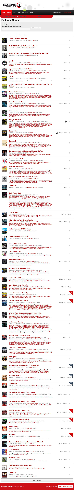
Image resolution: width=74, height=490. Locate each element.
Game (35, 379)
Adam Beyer (32, 341)
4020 (45, 135)
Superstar (47, 223)
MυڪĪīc (18, 205)
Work (42, 204)
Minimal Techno (12, 124)
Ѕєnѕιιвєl (11, 309)
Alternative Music (16, 202)
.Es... (43, 180)
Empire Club (29, 428)
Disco (25, 199)
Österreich (30, 95)
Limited (32, 379)
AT (47, 97)
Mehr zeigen (37, 480)
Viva (10, 172)
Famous (27, 196)
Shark (33, 453)
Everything (11, 135)
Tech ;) (10, 106)
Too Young (32, 206)
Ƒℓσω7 (35, 223)
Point (38, 329)
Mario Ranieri (44, 96)
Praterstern (39, 332)
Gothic (13, 271)
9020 (25, 362)
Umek (11, 61)
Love (16, 95)
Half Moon (29, 195)
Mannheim (31, 344)
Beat (46, 144)
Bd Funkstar (40, 460)
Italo (24, 162)
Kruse (13, 329)
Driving (19, 173)
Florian (48, 114)
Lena (16, 325)
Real (48, 325)
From (49, 125)
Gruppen (25, 35)
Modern (42, 196)
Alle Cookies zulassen (65, 486)
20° (24, 372)
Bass (25, 280)
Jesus (28, 123)
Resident (11, 98)
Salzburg (22, 105)
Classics (50, 215)
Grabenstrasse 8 (22, 98)
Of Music (37, 207)
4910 (15, 446)
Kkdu (10, 173)
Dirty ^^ (33, 196)
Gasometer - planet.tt (32, 70)
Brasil (43, 202)
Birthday (26, 106)
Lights (14, 155)
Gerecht (15, 304)
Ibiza (26, 181)
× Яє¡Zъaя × (23, 271)
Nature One (30, 224)
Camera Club (31, 112)
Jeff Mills (11, 352)
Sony (27, 207)
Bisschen (26, 387)
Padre (18, 105)
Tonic (45, 308)
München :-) (48, 154)
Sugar (46, 338)
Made (41, 207)
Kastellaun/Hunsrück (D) (28, 398)
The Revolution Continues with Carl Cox (23, 177)
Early (28, 206)
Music (12, 95)
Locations (25, 12)
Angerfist (42, 338)
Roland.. (22, 106)
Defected (28, 203)
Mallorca (32, 272)
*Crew (38, 145)
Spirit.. (32, 170)
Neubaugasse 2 (12, 116)
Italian (46, 203)
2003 (16, 208)
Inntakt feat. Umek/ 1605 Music (20, 229)
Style (19, 123)
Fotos (14, 12)
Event (38, 272)
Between (25, 206)
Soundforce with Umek (17, 102)
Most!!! (25, 136)
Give (40, 136)
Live (37, 105)
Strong (35, 134)
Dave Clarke (27, 328)
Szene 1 (28, 371)
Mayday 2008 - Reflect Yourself (20, 335)
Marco (34, 95)
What (28, 180)
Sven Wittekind (32, 339)
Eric (13, 343)
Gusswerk (32, 302)
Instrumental (46, 198)
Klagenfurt (24, 360)
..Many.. (43, 123)
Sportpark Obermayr (34, 421)
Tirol (49, 379)
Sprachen (41, 387)
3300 (16, 225)
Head (30, 216)
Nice (10, 196)
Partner (26, 224)
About (18, 182)
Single (13, 360)
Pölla (51, 173)
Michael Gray (46, 361)
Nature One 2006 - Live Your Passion (22, 392)
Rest (39, 247)
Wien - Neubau (46, 115)
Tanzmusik (33, 124)
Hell (27, 124)
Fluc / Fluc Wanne (34, 323)
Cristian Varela (35, 430)
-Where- (47, 326)
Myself (36, 325)
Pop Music (42, 203)
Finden (17, 361)
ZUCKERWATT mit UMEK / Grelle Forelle (23, 46)
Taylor (44, 331)
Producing (49, 135)
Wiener (16, 114)
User (8, 35)
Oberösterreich (40, 309)
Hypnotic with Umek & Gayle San (21, 69)
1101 (18, 454)
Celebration (17, 281)
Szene (44, 114)
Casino (16, 343)
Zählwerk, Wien (41, 468)
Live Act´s (16, 308)
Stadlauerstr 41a (30, 353)
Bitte (18, 215)
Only (21, 205)
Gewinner (32, 144)
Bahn (11, 125)
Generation (47, 206)
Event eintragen (15, 16)
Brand (24, 205)
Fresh (29, 170)
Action (40, 307)
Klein (10, 154)
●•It (41, 123)
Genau (10, 114)
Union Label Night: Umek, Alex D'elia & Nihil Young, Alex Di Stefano (30, 85)
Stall (21, 307)
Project (10, 265)
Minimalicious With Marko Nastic (21, 220)
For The (31, 136)
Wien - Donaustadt (22, 353)
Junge (39, 96)
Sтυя (17, 255)
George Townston (42, 64)
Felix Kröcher (34, 96)
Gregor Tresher (33, 342)
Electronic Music (43, 171)
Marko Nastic (49, 224)
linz (24, 265)
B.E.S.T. (32, 180)
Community (18, 274)
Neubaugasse (40, 248)
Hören (29, 145)
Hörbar (49, 97)
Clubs (13, 115)
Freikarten (7, 16)
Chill (29, 215)
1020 (29, 126)
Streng (14, 413)
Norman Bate (48, 80)
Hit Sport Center (30, 451)
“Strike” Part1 (14, 212)
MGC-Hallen (33, 436)
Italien (41, 95)
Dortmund (43, 343)
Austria (16, 97)
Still (30, 196)
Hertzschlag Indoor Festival (19, 419)
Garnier (43, 136)
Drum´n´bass (41, 199)
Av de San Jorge (33, 182)
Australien (32, 317)
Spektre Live (13, 111)
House (26, 105)
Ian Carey (37, 203)
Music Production (26, 329)
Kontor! (20, 206)
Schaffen (35, 125)
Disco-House (12, 201)
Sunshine (14, 316)
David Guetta (17, 72)
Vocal (41, 201)
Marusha (14, 398)
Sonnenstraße (33, 155)
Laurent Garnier (30, 135)
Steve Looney (24, 64)
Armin (10, 344)
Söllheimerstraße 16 (31, 309)
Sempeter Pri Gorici (23, 454)
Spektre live (13, 131)
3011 (45, 309)
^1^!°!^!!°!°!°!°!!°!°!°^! (46, 172)
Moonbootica (12, 339)
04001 (25, 281)
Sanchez (46, 280)
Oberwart (30, 265)
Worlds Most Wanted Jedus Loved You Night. (25, 313)
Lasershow (49, 64)
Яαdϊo (45, 124)
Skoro (10, 272)
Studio (26, 97)
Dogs (33, 422)
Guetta (27, 202)
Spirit (21, 265)
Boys (38, 342)
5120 (36, 106)
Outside (10, 155)
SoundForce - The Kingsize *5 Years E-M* (24, 365)
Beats (24, 124)
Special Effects (34, 64)
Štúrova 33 (30, 281)
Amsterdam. (21, 343)
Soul (19, 453)
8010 (17, 98)
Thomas (25, 204)
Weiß (13, 114)
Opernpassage (35, 314)
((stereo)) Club (34, 358)
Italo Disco (47, 199)
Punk (17, 360)
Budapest (35, 173)
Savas (32, 327)
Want (35, 205)
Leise (10, 386)
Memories (20, 126)
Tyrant (16, 468)
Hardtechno (32, 338)
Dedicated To (21, 328)
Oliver (13, 154)
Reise (29, 125)
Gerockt (43, 144)
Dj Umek (34, 115)
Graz (45, 95)
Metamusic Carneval (16, 167)
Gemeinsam (11, 126)
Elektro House (48, 271)
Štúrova (26, 297)
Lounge (43, 215)
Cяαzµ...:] (14, 255)
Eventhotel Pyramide (32, 187)
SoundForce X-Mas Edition (18, 301)
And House (41, 206)
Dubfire (42, 135)
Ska (10, 96)
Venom (45, 105)
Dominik (39, 343)
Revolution (32, 181)
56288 (20, 398)
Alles (4, 35)
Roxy (46, 146)
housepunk (13, 357)
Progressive (36, 171)
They (28, 136)
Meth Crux (21, 81)
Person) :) (25, 369)
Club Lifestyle (33, 121)
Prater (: (39, 125)
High (16, 197)
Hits (33, 154)
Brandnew (23, 352)
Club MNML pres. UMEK (17, 244)
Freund (18, 307)
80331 (28, 155)
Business (43, 162)
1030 (48, 437)
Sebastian (30, 162)
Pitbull (21, 201)
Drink (39, 204)
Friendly (11, 413)
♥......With (15, 105)
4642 (20, 431)
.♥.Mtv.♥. (13, 361)
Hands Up (12, 186)
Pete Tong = (36, 361)
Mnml (23, 247)
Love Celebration (15, 277)
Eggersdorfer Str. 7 (24, 225)
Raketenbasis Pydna (33, 394)
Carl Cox (22, 72)
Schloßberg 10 (24, 380)
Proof (21, 182)
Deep (40, 105)
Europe (38, 135)
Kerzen (29, 307)
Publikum (25, 147)
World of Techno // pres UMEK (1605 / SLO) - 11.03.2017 (29, 53)
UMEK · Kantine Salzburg (18, 38)
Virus (33, 369)
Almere (42, 344)
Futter (12, 431)
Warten (23, 115)
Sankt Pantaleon (41, 106)
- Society (14, 331)
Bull (50, 205)
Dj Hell (21, 203)
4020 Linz (37, 372)
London (33, 97)
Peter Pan (37, 437)
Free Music (17, 181)
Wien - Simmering (13, 389)
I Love (16, 305)
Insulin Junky (15, 422)
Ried (27, 445)
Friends (10, 180)
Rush (22, 96)
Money (20, 136)
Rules (48, 173)
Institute (48, 308)
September (27, 247)
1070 (41, 115)
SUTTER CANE (24, 73)
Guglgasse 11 (12, 415)
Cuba (30, 445)
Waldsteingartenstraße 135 (15, 127)
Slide (13, 468)
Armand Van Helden (17, 145)
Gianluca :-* (11, 73)
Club (15, 64)
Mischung (26, 146)
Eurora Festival (14, 450)
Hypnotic (43, 223)
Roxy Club (31, 142)
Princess (22, 170)
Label (42, 125)
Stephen (47, 136)
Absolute (17, 306)
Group (50, 181)
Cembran (31, 132)
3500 (35, 344)
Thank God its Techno (17, 92)
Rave (34, 105)
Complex (18, 352)
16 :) (45, 173)
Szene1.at (11, 5)
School (47, 202)
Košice (22, 281)
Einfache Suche (36, 28)
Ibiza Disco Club (31, 270)
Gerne (25, 361)
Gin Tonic (41, 308)
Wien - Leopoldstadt (35, 126)
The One (39, 172)
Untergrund (11, 342)
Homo (21, 134)
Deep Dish (21, 361)
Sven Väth (29, 72)
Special (15, 144)
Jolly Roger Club (15, 193)
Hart (10, 95)
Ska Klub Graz (32, 93)
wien (51, 247)
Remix (20, 162)
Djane (36, 97)
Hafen (29, 230)
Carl (14, 431)
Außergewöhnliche (40, 146)
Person (39, 453)
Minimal (38, 123)
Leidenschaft (25, 95)
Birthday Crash (14, 457)
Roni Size (17, 201)
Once (24, 182)
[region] (37, 486)
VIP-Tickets (11, 65)
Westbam (44, 341)
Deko (43, 307)
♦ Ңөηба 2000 (15, 372)
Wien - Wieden (30, 147)
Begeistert (20, 154)
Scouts (14, 205)
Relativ (30, 146)
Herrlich (42, 304)
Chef (10, 430)
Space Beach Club (31, 178)
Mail (30, 414)
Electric (36, 154)
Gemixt (18, 96)
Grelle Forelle (29, 47)
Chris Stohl (11, 81)
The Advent (26, 342)
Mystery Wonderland (16, 259)
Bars (51, 204)
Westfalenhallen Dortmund (33, 337)
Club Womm (29, 443)
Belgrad (31, 225)
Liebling (26, 125)
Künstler (34, 146)
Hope (49, 96)
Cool (10, 134)
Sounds (25, 96)
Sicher (34, 162)
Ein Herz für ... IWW (16, 159)
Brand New (42, 370)
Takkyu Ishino (32, 202)
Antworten (24, 155)
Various (37, 328)
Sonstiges (36, 422)
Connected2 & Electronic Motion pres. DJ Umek (26, 442)
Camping (24, 263)
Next (17, 207)
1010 (10, 248)
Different (15, 180)
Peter (26, 437)
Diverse (48, 196)
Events (9, 12)
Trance (22, 171)
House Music (29, 201)
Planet (22, 274)
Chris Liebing (15, 328)
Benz (27, 173)
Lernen (45, 304)
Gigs (20, 115)
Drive (37, 124)
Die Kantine (32, 40)
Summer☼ (45, 329)
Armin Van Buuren (40, 339)
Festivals (32, 223)
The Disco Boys (22, 341)
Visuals (29, 80)
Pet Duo (41, 262)
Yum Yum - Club (34, 221)
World (23, 198)
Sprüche (40, 16)
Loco (25, 123)
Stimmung (39, 327)
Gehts (26, 316)
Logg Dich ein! (67, 12)
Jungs (10, 115)
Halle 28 (29, 87)
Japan (23, 97)
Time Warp (42, 72)
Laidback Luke (12, 203)
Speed (27, 341)
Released (11, 326)
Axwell (36, 199)
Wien (23, 114)
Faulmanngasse (37, 147)
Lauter (10, 387)
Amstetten (18, 224)
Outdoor (15, 173)
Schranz (41, 430)
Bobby (42, 173)
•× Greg (26, 344)
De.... (20, 155)
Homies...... (20, 305)
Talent (40, 202)
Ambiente (44, 328)
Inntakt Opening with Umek (19, 236)
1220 (17, 353)
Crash (24, 460)
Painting (18, 331)
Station (45, 125)
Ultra (45, 196)
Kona (42, 280)
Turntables (14, 317)
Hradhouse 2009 (14, 252)
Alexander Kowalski (30, 352)
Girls (15, 327)
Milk (40, 341)
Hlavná (23, 256)
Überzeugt (20, 147)
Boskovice (27, 256)
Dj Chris (38, 115)
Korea (10, 208)
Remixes (22, 135)
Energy (10, 205)
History (18, 125)
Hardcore (18, 338)
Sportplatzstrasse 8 (26, 431)
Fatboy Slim (11, 181)
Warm (14, 274)
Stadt (30, 97)
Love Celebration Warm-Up (18, 285)
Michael (40, 97)
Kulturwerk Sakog (32, 62)
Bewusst (35, 326)
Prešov (22, 289)
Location (19, 35)
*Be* (51, 170)
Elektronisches (43, 305)
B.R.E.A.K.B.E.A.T (38, 197)
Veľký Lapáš (36, 274)
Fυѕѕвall (11, 163)
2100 (26, 126)
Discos (20, 204)
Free (48, 170)
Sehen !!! (49, 145)
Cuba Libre (33, 445)
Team (30, 106)
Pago (48, 272)
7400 (26, 265)
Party (28, 144)
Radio (13, 96)
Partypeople (23, 144)
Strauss (36, 306)
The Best (25, 180)
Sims (35, 272)
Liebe (16, 123)
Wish (39, 173)
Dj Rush (34, 72)
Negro (20, 207)
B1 (24, 127)
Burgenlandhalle (31, 261)
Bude (28, 280)
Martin (14, 256)
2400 (35, 248)
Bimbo (23, 197)
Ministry (44, 201)
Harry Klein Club (31, 152)
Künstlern (25, 307)
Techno (47, 72)
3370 (38, 414)
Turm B (29, 412)
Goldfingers (30, 274)
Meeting (10, 332)
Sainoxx (16, 81)
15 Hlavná (30, 289)
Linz (47, 134)
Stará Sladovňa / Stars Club (34, 279)
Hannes (28, 204)
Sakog (33, 106)
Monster (43, 154)
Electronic (11, 64)
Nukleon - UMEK (15, 376)
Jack (48, 386)
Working (28, 182)
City (40, 124)
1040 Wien (23, 415)
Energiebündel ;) (25, 304)
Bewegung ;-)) (19, 146)
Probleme (19, 95)
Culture (32, 204)
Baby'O (29, 55)
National (14, 170)
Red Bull (27, 197)
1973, (18, 199)
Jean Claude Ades (43, 342)
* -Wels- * (41, 371)
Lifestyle (15, 125)
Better (25, 170)
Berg (38, 379)
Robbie (14, 199)
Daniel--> (19, 172)
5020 (13, 208)
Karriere (17, 115)
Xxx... (15, 386)
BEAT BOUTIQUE (31, 73)
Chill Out (15, 215)
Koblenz (38, 344)
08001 (26, 289)
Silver (15, 342)
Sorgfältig (44, 325)
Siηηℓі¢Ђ (24, 255)
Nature (10, 224)
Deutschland (20, 395)
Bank (19, 342)
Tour (19, 73)
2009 (14, 98)
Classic (10, 199)
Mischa (33, 207)
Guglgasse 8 (49, 387)
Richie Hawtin (20, 272)
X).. (20, 304)
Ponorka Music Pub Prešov (34, 287)
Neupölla (28, 168)
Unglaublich (15, 223)
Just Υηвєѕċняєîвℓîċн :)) (28, 134)
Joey (43, 197)
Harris (37, 202)
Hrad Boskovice (32, 253)
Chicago (22, 414)
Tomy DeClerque (15, 120)
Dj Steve (41, 114)
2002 (19, 225)
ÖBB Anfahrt (23, 16)
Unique (10, 170)
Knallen (38, 162)
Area (17, 106)
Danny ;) (46, 181)
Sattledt (49, 430)
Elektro (10, 274)
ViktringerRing (30, 362)
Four (19, 372)
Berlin (10, 136)
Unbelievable (12, 197)
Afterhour (42, 379)
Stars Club (30, 294)
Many (43, 263)
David (14, 204)
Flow (48, 124)
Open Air (18, 64)
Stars (27, 288)
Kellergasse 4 (12, 137)
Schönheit (27, 338)
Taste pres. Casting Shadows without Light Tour (26, 151)
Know (13, 206)
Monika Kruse (26, 339)
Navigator (17, 206)
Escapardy (13, 141)
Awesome (17, 134)
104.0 (35, 145)
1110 (45, 387)
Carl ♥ (36, 181)
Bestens (11, 223)
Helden (10, 145)
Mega (16, 280)
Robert (13, 344)
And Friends (41, 181)
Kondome (47, 371)
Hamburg (48, 343)
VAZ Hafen (30, 238)
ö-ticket (29, 64)
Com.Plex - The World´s (17, 348)
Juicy (24, 201)
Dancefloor (46, 316)
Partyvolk (28, 115)
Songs (24, 203)
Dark (10, 162)
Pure (10, 206)
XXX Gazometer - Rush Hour (19, 410)
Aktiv (10, 123)
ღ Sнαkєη (42, 272)
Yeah (31, 123)
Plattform (29, 205)
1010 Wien (31, 248)
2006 (22, 127)
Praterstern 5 (28, 332)
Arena (16, 341)
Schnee (33, 307)
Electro (18, 124)
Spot (38, 386)
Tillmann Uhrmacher (29, 396)
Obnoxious (29, 262)
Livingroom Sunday (16, 322)
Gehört (25, 305)
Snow (42, 105)
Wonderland (34, 263)
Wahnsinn (11, 144)
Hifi (12, 173)
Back (10, 329)
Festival (38, 72)
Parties (19, 329)
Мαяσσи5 (41, 306)
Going (10, 182)
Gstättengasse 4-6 (22, 208)
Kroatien (44, 97)
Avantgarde (32, 114)
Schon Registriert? (57, 12)
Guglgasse (18, 415)
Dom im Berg (30, 377)
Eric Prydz (38, 360)
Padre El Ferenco (23, 80)
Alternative (15, 198)
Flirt (19, 12)
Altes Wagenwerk (34, 349)
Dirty (16, 288)
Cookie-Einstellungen (51, 486)
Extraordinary (41, 352)
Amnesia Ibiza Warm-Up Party (20, 268)
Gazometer (13, 383)
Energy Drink (46, 205)
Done (35, 136)
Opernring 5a (15, 318)
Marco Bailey (42, 255)
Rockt (31, 247)
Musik (31, 12)
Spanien (39, 224)
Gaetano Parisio (28, 331)
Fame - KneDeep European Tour (20, 465)
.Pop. (28, 199)
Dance (16, 154)
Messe (41, 126)
